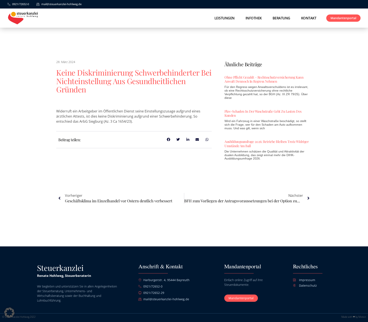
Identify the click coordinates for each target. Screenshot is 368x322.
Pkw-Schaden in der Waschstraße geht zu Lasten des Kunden (263, 113)
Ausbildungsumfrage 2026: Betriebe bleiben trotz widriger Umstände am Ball (266, 143)
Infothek (254, 18)
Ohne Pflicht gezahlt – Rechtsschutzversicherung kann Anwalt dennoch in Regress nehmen (263, 79)
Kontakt (308, 18)
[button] (9, 312)
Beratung (281, 18)
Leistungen (224, 18)
